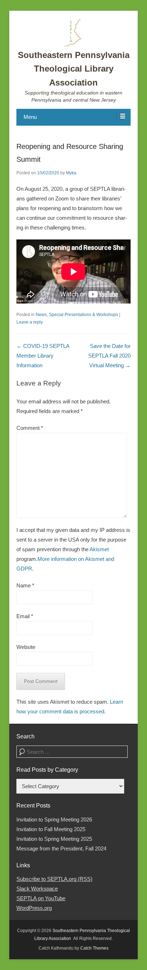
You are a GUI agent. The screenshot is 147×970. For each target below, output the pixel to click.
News (41, 314)
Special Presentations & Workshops (83, 314)
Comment (29, 428)
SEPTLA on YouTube (40, 898)
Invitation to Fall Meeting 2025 (50, 829)
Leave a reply (29, 322)
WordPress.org (34, 908)
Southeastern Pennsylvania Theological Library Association (74, 68)
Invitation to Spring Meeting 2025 (54, 839)
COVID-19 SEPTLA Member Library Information (42, 355)
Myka (71, 172)
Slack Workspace (37, 889)
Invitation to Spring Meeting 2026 (54, 819)
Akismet (99, 549)
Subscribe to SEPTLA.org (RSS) (54, 879)
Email (24, 616)
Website (25, 647)
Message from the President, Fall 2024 (61, 848)
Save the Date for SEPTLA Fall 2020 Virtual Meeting (109, 355)
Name (25, 585)
